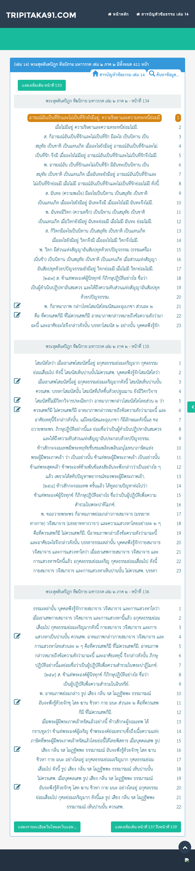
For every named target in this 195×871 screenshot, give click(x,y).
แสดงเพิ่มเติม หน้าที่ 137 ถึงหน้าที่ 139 (146, 826)
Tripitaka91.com (41, 15)
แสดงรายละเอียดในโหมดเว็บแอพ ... (47, 826)
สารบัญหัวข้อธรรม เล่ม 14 (164, 14)
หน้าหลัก (120, 14)
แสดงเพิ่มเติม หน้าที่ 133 (42, 85)
